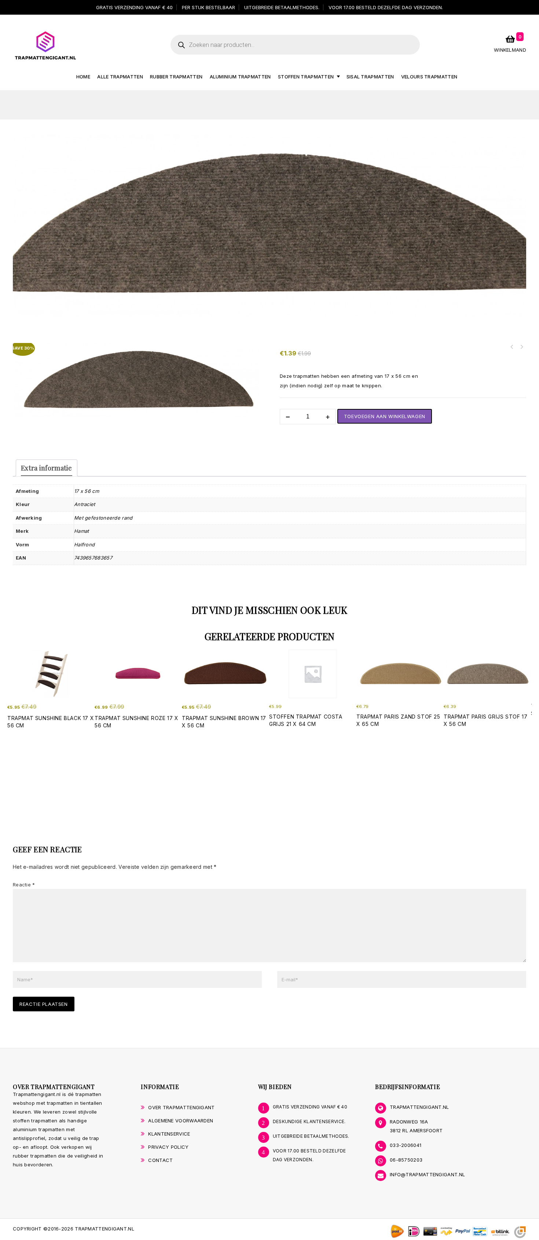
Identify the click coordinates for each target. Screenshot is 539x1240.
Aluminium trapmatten (240, 77)
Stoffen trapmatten (306, 77)
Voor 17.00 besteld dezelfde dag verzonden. (386, 7)
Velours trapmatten (429, 77)
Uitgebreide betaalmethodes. (281, 7)
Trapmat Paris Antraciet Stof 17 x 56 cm (512, 347)
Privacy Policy (168, 1147)
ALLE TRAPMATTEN (120, 77)
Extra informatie (46, 468)
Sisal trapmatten (370, 77)
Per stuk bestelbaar (208, 7)
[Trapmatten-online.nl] (45, 45)
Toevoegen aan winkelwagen (384, 416)
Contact (160, 1160)
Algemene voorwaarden (180, 1120)
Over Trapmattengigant (181, 1107)
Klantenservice (169, 1134)
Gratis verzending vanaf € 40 (134, 7)
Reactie (24, 884)
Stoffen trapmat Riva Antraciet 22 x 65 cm (521, 347)
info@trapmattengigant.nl (427, 1174)
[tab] (46, 468)
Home (83, 77)
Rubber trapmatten (176, 77)
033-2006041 (405, 1145)
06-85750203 (406, 1160)
